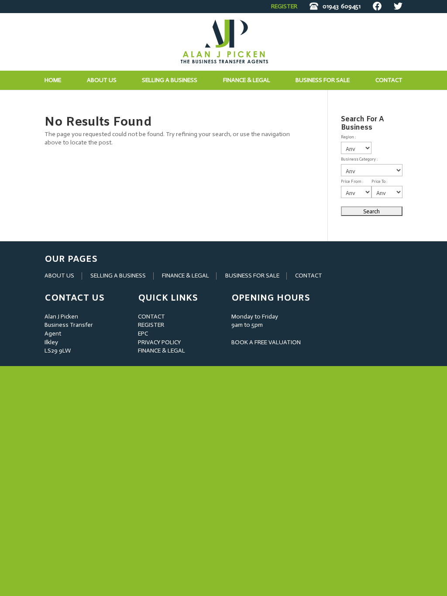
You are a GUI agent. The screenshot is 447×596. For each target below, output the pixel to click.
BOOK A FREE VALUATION (266, 342)
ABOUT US (59, 275)
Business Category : (359, 159)
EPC (143, 333)
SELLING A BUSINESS (118, 275)
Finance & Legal (246, 80)
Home (53, 80)
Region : (348, 137)
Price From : (352, 181)
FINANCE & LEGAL (185, 275)
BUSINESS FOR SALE (323, 80)
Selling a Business (169, 80)
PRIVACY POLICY (159, 342)
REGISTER (284, 6)
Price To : (379, 181)
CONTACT (308, 275)
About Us (102, 80)
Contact (388, 80)
